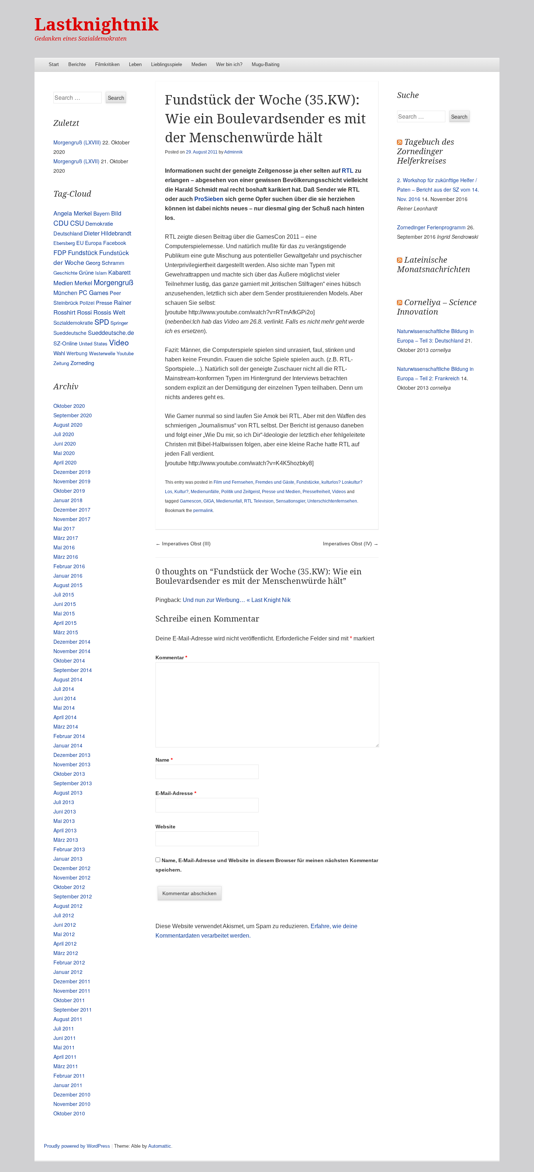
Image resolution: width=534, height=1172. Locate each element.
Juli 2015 (63, 594)
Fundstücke (307, 482)
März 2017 (65, 537)
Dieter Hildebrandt (107, 233)
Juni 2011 (64, 1037)
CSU (77, 223)
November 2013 (71, 764)
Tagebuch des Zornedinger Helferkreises (425, 151)
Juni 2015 (64, 603)
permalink (203, 510)
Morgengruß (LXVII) (76, 161)
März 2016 (65, 556)
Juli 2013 (63, 802)
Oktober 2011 (69, 1000)
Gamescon (190, 501)
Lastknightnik (97, 24)
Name (164, 760)
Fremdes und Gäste (274, 482)
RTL (347, 171)
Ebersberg (64, 242)
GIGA (208, 501)
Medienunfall (229, 501)
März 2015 (65, 632)
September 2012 (72, 896)
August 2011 (67, 1019)
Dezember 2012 (71, 868)
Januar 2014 (67, 745)
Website (165, 826)
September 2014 (72, 669)
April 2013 (65, 830)
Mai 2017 (64, 528)
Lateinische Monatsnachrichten (433, 264)
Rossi (84, 312)
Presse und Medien (281, 491)
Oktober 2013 (69, 773)
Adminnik (233, 152)
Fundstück (83, 252)
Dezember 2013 (71, 754)
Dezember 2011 (71, 981)
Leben (135, 64)
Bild (116, 213)
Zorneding (82, 362)
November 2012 (71, 877)
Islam (101, 272)
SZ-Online (65, 343)
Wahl (59, 353)
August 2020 (67, 424)
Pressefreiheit (316, 491)
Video (119, 342)
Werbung (77, 353)
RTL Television (259, 501)
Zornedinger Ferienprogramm (431, 227)
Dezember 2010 (71, 1094)
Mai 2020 (64, 452)
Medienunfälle (205, 491)
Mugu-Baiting (265, 64)
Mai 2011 (64, 1047)
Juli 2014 (63, 688)
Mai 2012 (64, 934)
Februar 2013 (69, 849)
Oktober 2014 (69, 660)
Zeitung (61, 363)
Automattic (159, 1146)
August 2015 (67, 585)
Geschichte (65, 272)
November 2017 (71, 519)
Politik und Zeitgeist (240, 491)
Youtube (125, 353)
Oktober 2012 (69, 886)
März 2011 (65, 1066)
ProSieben (208, 199)
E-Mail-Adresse (175, 793)
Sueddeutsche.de (111, 332)
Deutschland (67, 233)
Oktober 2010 (69, 1113)
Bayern (101, 213)
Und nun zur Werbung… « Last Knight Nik (237, 600)
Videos (339, 491)
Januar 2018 (67, 500)
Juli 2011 (63, 1028)
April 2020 (65, 462)
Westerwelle (102, 353)
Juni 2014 (64, 698)
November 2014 (71, 651)
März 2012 (65, 952)
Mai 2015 (64, 613)
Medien (199, 64)
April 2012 (65, 943)
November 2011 (71, 990)
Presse (104, 302)
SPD (101, 321)
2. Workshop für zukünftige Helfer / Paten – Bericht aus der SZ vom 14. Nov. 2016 (438, 189)
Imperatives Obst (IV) (351, 543)
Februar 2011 (69, 1075)
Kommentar (171, 657)
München (65, 292)
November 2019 (71, 481)
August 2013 (67, 792)
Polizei (87, 302)
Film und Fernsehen (233, 482)
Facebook (114, 242)
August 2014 (67, 679)
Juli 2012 (63, 915)
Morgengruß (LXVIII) (77, 142)
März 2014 (65, 726)
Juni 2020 (64, 443)
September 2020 (72, 415)
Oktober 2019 (69, 490)
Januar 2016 (67, 575)
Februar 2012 (69, 962)
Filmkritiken (107, 64)
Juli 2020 (63, 434)
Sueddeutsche (69, 332)
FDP (59, 252)
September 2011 (72, 1009)
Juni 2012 (64, 924)
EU (80, 242)
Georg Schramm (105, 262)
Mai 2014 (64, 707)
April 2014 (65, 717)
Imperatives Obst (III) (183, 543)
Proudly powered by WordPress (77, 1146)
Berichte (77, 64)
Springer (119, 322)
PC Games (93, 292)
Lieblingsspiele (166, 64)
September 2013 (72, 783)
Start (54, 64)
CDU (61, 223)
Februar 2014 (69, 735)
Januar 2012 (67, 971)
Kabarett (119, 272)
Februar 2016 (69, 566)
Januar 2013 (67, 858)
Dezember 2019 (71, 471)
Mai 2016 (64, 547)
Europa (93, 242)
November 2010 (71, 1103)
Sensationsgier (290, 501)
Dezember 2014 (71, 641)
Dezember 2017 (71, 509)
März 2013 (65, 839)
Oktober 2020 (69, 405)
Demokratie (99, 223)
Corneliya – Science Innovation (437, 307)
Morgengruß (113, 282)
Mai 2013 (64, 820)
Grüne (86, 272)
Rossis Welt (109, 312)
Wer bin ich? (229, 64)
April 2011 (65, 1056)
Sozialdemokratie (73, 322)
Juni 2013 (64, 811)
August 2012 (67, 905)
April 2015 (65, 622)
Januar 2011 (67, 1085)
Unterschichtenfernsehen (332, 501)
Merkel (83, 282)
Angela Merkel (72, 213)
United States (93, 343)
